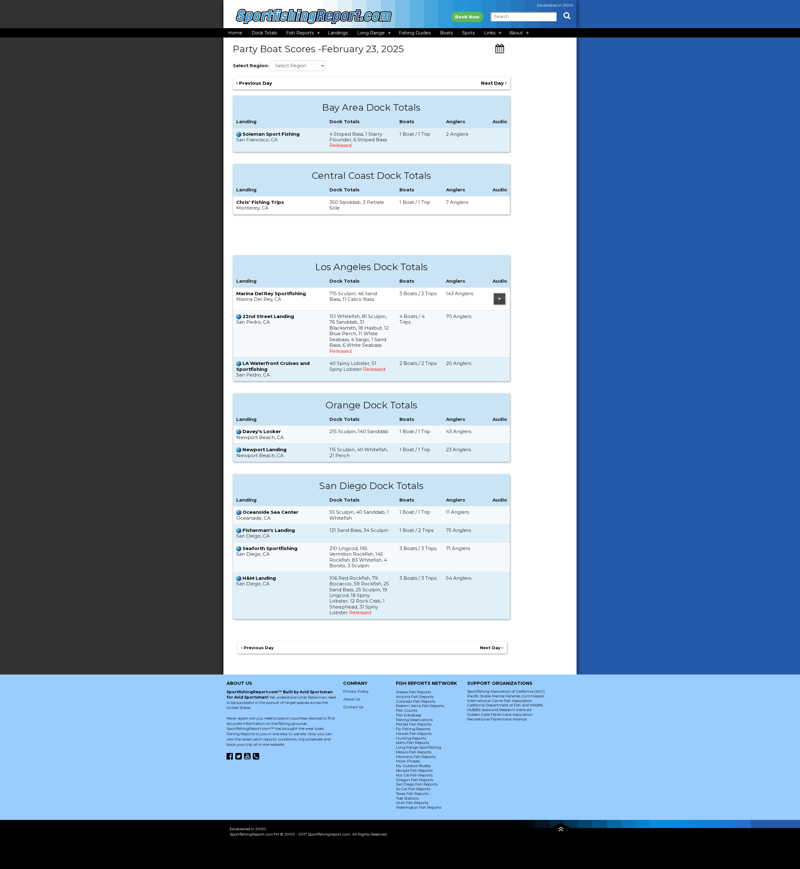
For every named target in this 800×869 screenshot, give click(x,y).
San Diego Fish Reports (417, 784)
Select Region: (251, 65)
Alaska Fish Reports (413, 692)
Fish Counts (406, 710)
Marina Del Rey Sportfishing (271, 293)
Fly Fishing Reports (413, 728)
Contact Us (353, 707)
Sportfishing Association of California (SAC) (506, 691)
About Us (351, 699)
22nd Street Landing (268, 316)
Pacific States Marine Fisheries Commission (505, 696)
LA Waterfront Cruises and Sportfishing (273, 366)
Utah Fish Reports (412, 802)
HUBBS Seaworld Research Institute (499, 709)
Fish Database (408, 715)
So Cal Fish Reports (413, 788)
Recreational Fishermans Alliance (497, 719)
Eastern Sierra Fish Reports (420, 705)
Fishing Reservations (414, 719)
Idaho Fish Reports (412, 742)
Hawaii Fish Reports (414, 733)
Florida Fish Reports (413, 724)
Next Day (493, 83)
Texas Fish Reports (412, 793)
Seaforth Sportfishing (270, 548)
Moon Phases (408, 761)
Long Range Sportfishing (418, 747)
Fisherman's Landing (268, 530)
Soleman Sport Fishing (271, 134)
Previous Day (255, 83)
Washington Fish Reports (418, 807)
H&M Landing (259, 578)
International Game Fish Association (499, 700)
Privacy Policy (356, 691)
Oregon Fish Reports (414, 779)
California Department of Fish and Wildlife (505, 705)
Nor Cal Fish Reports (414, 775)
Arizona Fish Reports (414, 696)
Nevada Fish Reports (414, 770)
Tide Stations (407, 798)
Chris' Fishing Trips (260, 202)
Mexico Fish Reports (413, 752)
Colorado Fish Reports (415, 701)
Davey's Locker (261, 431)
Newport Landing (264, 449)
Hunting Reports (411, 738)
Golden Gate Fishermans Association (500, 714)
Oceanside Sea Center (270, 512)
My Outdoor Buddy (413, 765)
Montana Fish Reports (416, 756)
